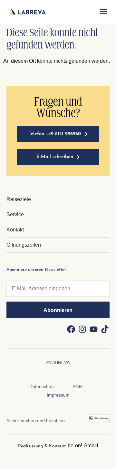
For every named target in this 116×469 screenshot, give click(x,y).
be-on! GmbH (83, 445)
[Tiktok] (105, 329)
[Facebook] (71, 329)
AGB (77, 386)
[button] (103, 12)
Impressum (58, 395)
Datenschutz (42, 386)
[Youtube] (93, 329)
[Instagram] (82, 329)
